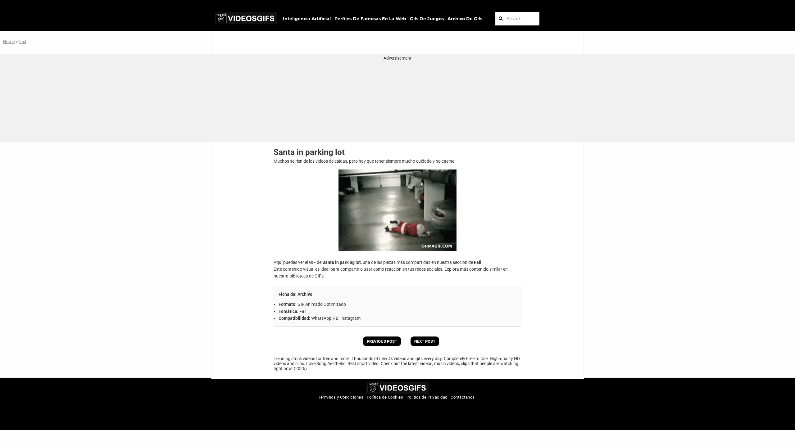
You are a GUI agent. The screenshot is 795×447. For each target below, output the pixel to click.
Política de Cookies (385, 397)
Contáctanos (463, 397)
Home (9, 41)
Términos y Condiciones (340, 397)
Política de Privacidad (427, 397)
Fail (22, 41)
